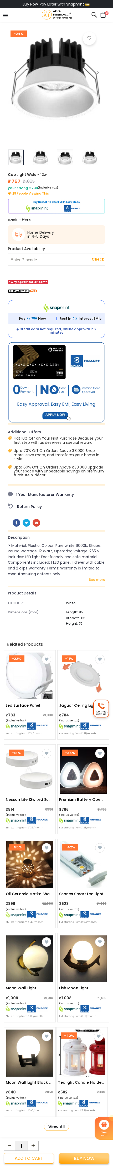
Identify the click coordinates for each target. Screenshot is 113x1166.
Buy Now (84, 1158)
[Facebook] (16, 523)
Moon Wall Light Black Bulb (32, 1082)
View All (56, 1127)
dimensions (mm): (23, 612)
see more (97, 579)
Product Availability (26, 248)
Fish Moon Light (73, 988)
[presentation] (15, 72)
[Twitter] (26, 523)
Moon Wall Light (21, 988)
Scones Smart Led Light (81, 894)
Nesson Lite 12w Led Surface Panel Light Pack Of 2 (53, 799)
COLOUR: (15, 602)
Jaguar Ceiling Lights (79, 705)
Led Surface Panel (23, 705)
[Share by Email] (36, 523)
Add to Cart (29, 1158)
